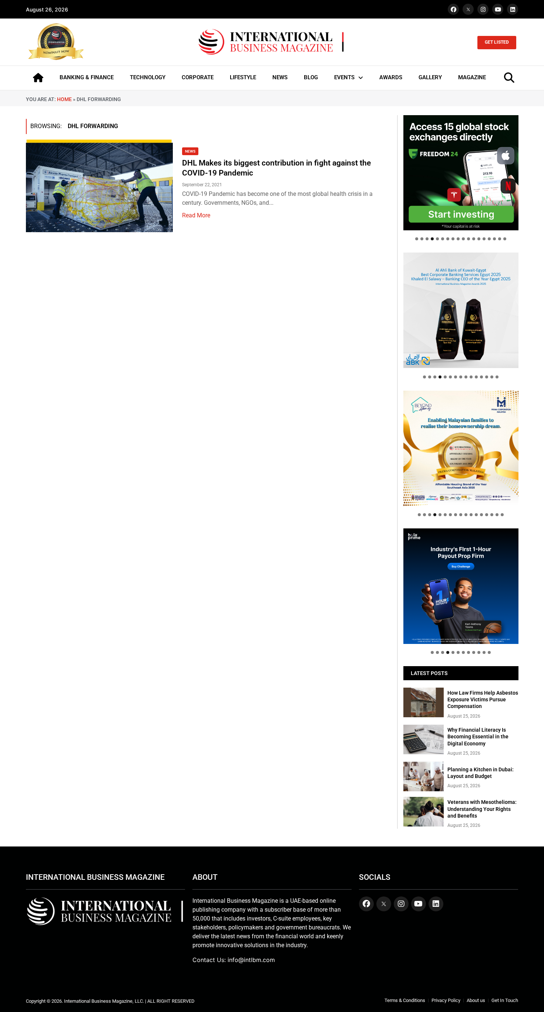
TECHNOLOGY (147, 77)
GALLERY (430, 77)
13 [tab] (478, 238)
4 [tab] (432, 238)
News (190, 151)
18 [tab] (504, 238)
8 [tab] (452, 238)
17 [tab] (499, 238)
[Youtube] (497, 9)
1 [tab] (416, 238)
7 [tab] (447, 238)
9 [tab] (458, 238)
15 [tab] (489, 238)
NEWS (280, 77)
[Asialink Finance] (460, 586)
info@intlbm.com (251, 959)
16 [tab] (494, 238)
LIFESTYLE (243, 77)
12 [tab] (473, 238)
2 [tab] (421, 238)
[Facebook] (453, 9)
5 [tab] (437, 238)
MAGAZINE (472, 77)
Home (64, 99)
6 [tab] (442, 238)
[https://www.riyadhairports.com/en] (460, 172)
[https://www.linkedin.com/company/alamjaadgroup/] (460, 448)
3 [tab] (427, 238)
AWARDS (390, 77)
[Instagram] (482, 9)
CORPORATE (198, 77)
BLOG (311, 77)
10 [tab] (463, 238)
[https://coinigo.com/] (460, 310)
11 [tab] (468, 238)
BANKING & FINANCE (87, 77)
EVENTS (344, 77)
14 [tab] (484, 238)
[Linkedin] (512, 9)
